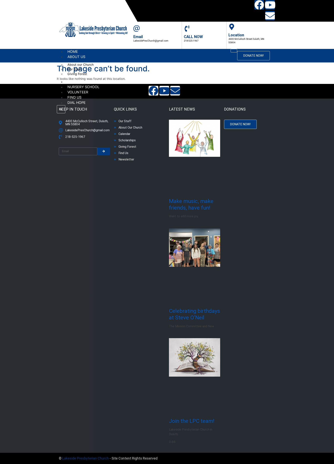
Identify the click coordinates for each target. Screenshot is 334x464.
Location (236, 35)
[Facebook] (259, 5)
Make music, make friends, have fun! (191, 204)
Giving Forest (77, 74)
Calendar (76, 82)
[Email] (136, 28)
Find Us (74, 97)
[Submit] (103, 151)
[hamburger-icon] (234, 50)
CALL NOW (193, 36)
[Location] (231, 27)
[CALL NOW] (187, 28)
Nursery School (83, 87)
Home (72, 51)
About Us (76, 57)
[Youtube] (270, 5)
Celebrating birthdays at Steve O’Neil (194, 314)
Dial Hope (76, 103)
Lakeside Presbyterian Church (85, 458)
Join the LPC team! (191, 421)
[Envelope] (270, 15)
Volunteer (77, 92)
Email (138, 36)
